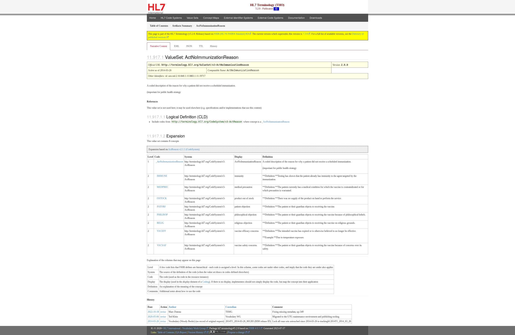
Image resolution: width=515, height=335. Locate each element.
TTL (201, 46)
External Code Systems (270, 17)
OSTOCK (162, 198)
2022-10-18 (153, 311)
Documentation (296, 17)
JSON (189, 46)
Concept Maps (211, 17)
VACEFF (161, 231)
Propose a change (236, 332)
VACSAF (161, 245)
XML (176, 46)
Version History (196, 332)
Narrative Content (158, 46)
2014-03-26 (153, 321)
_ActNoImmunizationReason (275, 121)
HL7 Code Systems (171, 17)
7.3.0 (305, 33)
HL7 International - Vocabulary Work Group (184, 328)
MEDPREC (162, 187)
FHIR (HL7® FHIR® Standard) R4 (231, 33)
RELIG (160, 223)
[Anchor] (242, 57)
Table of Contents (166, 332)
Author (172, 307)
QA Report (181, 332)
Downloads (316, 17)
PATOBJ (161, 206)
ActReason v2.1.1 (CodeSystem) (184, 149)
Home (152, 17)
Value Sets (192, 17)
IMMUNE (162, 176)
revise (163, 311)
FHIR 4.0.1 (254, 328)
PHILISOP (162, 214)
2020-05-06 (153, 316)
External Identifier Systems (238, 17)
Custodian (231, 307)
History (213, 46)
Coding (205, 281)
